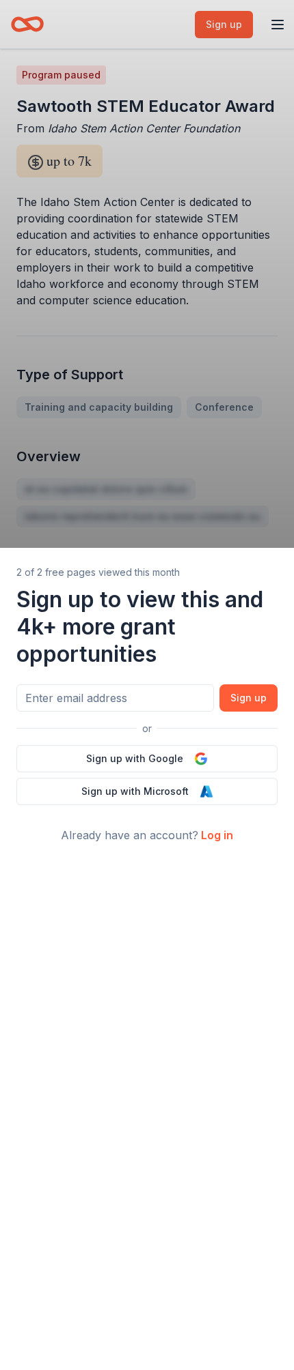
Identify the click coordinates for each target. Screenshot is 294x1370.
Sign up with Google (134, 758)
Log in (217, 835)
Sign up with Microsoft (135, 791)
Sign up (248, 697)
